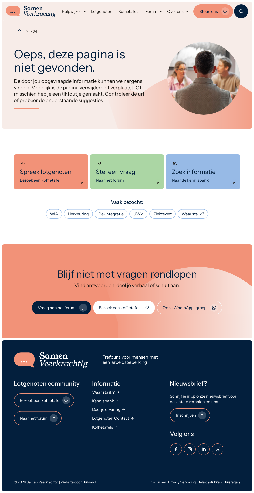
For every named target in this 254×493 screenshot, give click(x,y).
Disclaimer (158, 482)
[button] (73, 11)
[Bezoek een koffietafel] (51, 171)
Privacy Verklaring (182, 482)
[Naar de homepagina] (88, 360)
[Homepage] (19, 31)
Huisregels (231, 482)
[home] (31, 11)
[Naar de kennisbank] (203, 171)
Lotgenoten (101, 11)
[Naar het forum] (127, 171)
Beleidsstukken (210, 482)
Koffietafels (128, 11)
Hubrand (89, 482)
